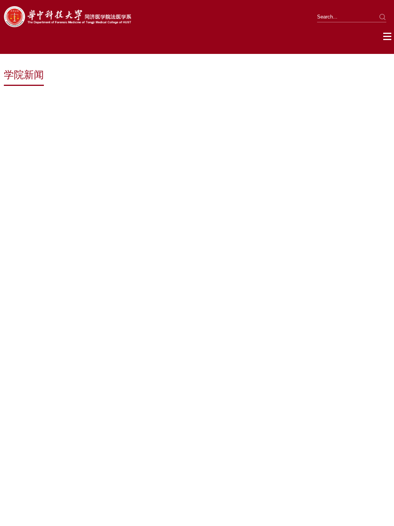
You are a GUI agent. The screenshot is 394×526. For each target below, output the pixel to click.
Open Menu (387, 36)
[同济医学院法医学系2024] (67, 26)
